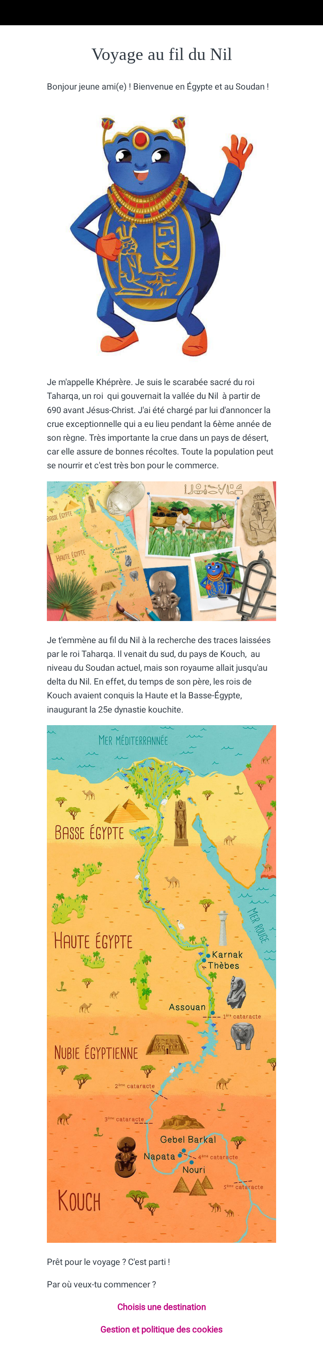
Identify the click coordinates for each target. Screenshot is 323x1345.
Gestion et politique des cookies (161, 1329)
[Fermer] (12, 12)
